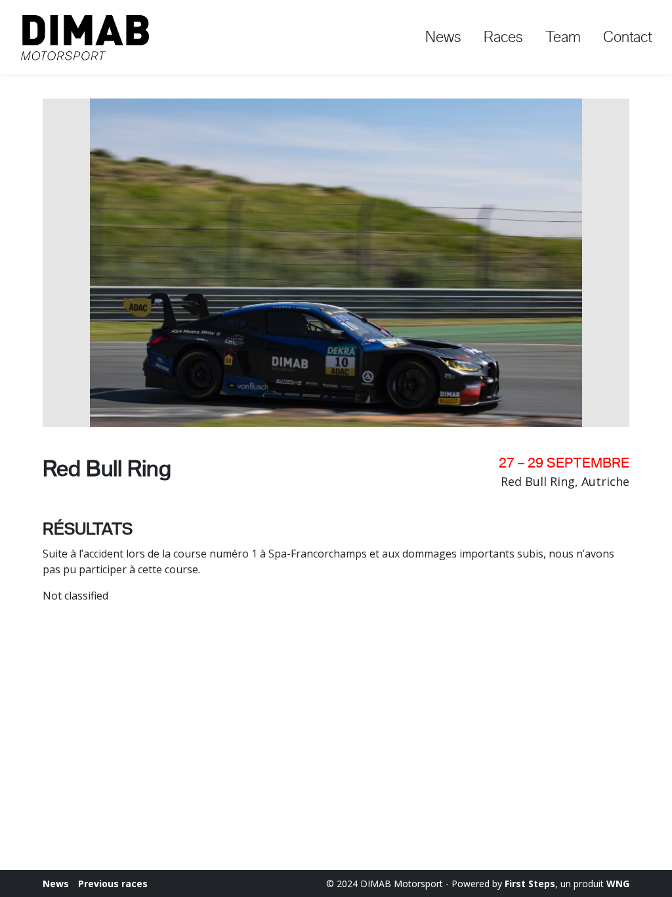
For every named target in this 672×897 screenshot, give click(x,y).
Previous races (113, 883)
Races (503, 36)
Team (563, 36)
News (443, 36)
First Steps (530, 883)
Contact (627, 36)
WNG (617, 883)
